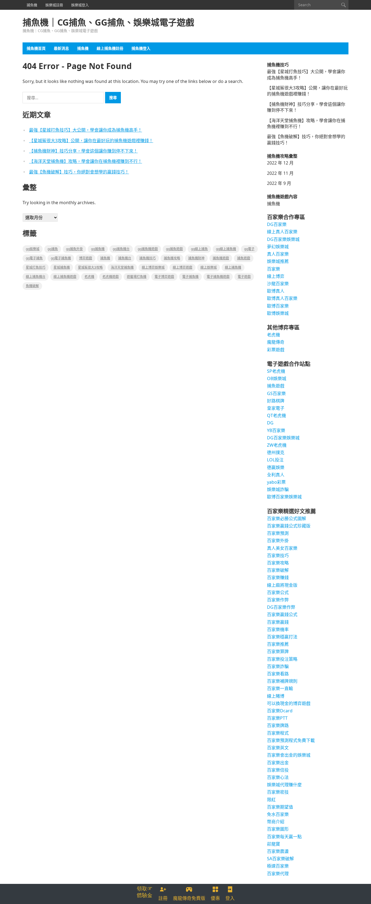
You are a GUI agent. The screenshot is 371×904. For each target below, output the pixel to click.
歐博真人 (275, 291)
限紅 (271, 800)
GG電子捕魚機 (61, 258)
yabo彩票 (276, 482)
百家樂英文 (278, 748)
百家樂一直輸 (280, 688)
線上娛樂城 (208, 267)
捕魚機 (32, 4)
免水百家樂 (278, 814)
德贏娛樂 (275, 467)
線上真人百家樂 (282, 232)
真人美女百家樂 (282, 548)
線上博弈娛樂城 (153, 267)
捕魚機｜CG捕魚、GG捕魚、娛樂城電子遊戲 (108, 22)
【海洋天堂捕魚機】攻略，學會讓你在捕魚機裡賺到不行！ (85, 161)
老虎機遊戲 (110, 276)
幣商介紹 (275, 822)
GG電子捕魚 (34, 258)
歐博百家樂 (278, 306)
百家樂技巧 (278, 555)
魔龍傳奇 (275, 342)
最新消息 (61, 48)
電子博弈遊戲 (164, 276)
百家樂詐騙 (278, 666)
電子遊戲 (244, 276)
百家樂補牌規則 (282, 681)
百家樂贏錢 (278, 622)
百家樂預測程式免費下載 (291, 740)
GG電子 (249, 249)
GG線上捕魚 (199, 249)
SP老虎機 (276, 371)
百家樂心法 (278, 777)
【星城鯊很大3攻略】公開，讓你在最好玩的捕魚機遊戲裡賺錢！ (91, 141)
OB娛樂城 (276, 378)
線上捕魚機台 (35, 276)
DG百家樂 (277, 224)
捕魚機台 (124, 258)
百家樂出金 (278, 763)
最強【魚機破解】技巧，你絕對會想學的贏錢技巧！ (79, 172)
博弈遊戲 (85, 258)
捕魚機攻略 (172, 258)
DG (270, 423)
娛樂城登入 (80, 4)
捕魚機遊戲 (221, 258)
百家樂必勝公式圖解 (286, 518)
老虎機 (89, 276)
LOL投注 (275, 460)
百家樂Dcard (280, 711)
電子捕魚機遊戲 (218, 276)
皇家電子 (275, 408)
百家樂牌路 (278, 725)
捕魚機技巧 (147, 258)
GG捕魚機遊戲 (148, 249)
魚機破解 (32, 286)
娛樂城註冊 (54, 4)
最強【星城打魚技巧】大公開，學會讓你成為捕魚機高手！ (85, 130)
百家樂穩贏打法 (282, 637)
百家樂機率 (278, 629)
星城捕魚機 (62, 267)
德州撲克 (275, 452)
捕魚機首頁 (36, 48)
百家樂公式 (278, 592)
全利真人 (275, 475)
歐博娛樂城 (278, 313)
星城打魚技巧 (35, 267)
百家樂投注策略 (282, 659)
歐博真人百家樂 (282, 298)
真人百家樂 (278, 254)
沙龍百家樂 (278, 284)
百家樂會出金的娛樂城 (288, 755)
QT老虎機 (276, 415)
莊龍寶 (273, 844)
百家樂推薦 (278, 644)
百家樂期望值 (280, 807)
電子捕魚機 (190, 276)
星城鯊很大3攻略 (90, 267)
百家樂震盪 (278, 851)
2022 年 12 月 (280, 163)
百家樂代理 (278, 874)
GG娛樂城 (32, 249)
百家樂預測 (278, 533)
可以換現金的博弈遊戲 (288, 703)
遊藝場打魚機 (136, 276)
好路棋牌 (275, 401)
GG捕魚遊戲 (174, 249)
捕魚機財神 (196, 258)
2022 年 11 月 (280, 173)
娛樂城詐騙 (278, 489)
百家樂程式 (278, 733)
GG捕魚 (53, 249)
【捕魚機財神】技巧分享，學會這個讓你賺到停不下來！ (83, 151)
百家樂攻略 (278, 563)
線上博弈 (275, 276)
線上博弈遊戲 (182, 267)
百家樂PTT (277, 718)
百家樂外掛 (278, 540)
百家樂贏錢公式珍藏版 (288, 526)
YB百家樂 (276, 430)
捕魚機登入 (140, 48)
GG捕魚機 (98, 249)
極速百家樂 (278, 866)
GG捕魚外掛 (74, 249)
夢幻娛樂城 (278, 247)
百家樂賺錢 (278, 577)
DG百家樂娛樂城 (283, 239)
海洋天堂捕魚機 (122, 267)
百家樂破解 (278, 570)
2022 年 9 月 (279, 183)
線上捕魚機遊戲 (65, 276)
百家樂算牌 (278, 651)
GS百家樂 (276, 393)
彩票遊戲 (275, 350)
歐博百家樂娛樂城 (284, 497)
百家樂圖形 (278, 829)
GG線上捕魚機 (226, 249)
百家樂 (273, 269)
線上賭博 (275, 696)
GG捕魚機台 (121, 249)
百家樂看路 (278, 674)
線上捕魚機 (233, 267)
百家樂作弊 (278, 600)
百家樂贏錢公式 (282, 614)
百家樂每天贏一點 (284, 837)
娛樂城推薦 (278, 261)
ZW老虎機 (277, 445)
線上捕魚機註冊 (110, 48)
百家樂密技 (278, 792)
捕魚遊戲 (243, 258)
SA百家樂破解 (280, 859)
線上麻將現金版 (282, 585)
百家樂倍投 (278, 770)
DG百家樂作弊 (281, 607)
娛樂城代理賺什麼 (284, 785)
